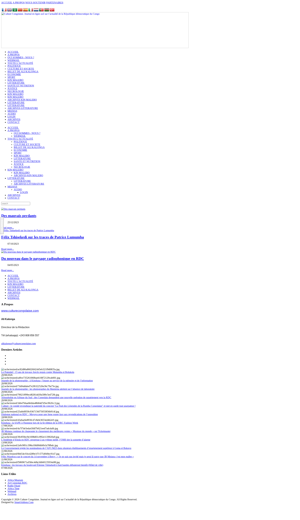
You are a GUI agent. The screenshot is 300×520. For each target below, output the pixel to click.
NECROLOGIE (22, 167)
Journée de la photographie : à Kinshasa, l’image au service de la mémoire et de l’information (47, 380)
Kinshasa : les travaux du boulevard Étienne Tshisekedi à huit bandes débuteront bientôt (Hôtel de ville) (52, 465)
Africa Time (13, 488)
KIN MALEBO (22, 155)
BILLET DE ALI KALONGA (29, 147)
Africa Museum (15, 480)
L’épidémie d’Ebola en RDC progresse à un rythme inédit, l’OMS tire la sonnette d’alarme (45, 439)
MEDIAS (12, 186)
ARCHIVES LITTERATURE (29, 184)
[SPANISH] (25, 10)
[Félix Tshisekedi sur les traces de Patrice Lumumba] (27, 230)
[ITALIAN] (30, 10)
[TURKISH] (52, 10)
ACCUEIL (6, 2)
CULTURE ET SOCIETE (27, 144)
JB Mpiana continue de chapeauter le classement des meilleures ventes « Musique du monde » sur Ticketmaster (55, 431)
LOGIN (24, 192)
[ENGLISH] (9, 10)
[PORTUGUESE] (41, 10)
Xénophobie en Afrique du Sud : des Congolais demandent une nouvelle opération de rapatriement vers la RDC (56, 397)
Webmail (12, 491)
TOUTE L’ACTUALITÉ (20, 138)
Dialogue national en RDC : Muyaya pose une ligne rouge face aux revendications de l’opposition (49, 414)
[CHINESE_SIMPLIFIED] (20, 10)
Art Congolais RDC (17, 483)
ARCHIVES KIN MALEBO (28, 175)
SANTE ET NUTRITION (27, 161)
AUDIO (18, 189)
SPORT (18, 153)
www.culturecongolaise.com (20, 310)
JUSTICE (19, 164)
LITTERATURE (22, 158)
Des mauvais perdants (18, 216)
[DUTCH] (36, 10)
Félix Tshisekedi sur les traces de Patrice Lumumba (42, 237)
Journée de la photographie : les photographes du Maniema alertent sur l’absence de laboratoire (48, 389)
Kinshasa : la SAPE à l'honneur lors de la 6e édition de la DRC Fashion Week (39, 422)
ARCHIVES (14, 195)
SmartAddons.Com (23, 502)
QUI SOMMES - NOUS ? (27, 133)
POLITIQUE (20, 141)
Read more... (7, 249)
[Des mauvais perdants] (13, 209)
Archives (12, 494)
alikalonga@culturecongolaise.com (18, 343)
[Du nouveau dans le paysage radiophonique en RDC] (28, 252)
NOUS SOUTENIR (35, 2)
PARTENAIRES (54, 2)
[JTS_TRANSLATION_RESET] (4, 10)
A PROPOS (19, 2)
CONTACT (14, 198)
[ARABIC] (14, 10)
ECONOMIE (20, 150)
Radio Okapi (14, 485)
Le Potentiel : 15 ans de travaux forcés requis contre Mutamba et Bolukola (37, 372)
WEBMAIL (20, 136)
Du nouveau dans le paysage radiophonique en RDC (42, 258)
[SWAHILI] (46, 10)
